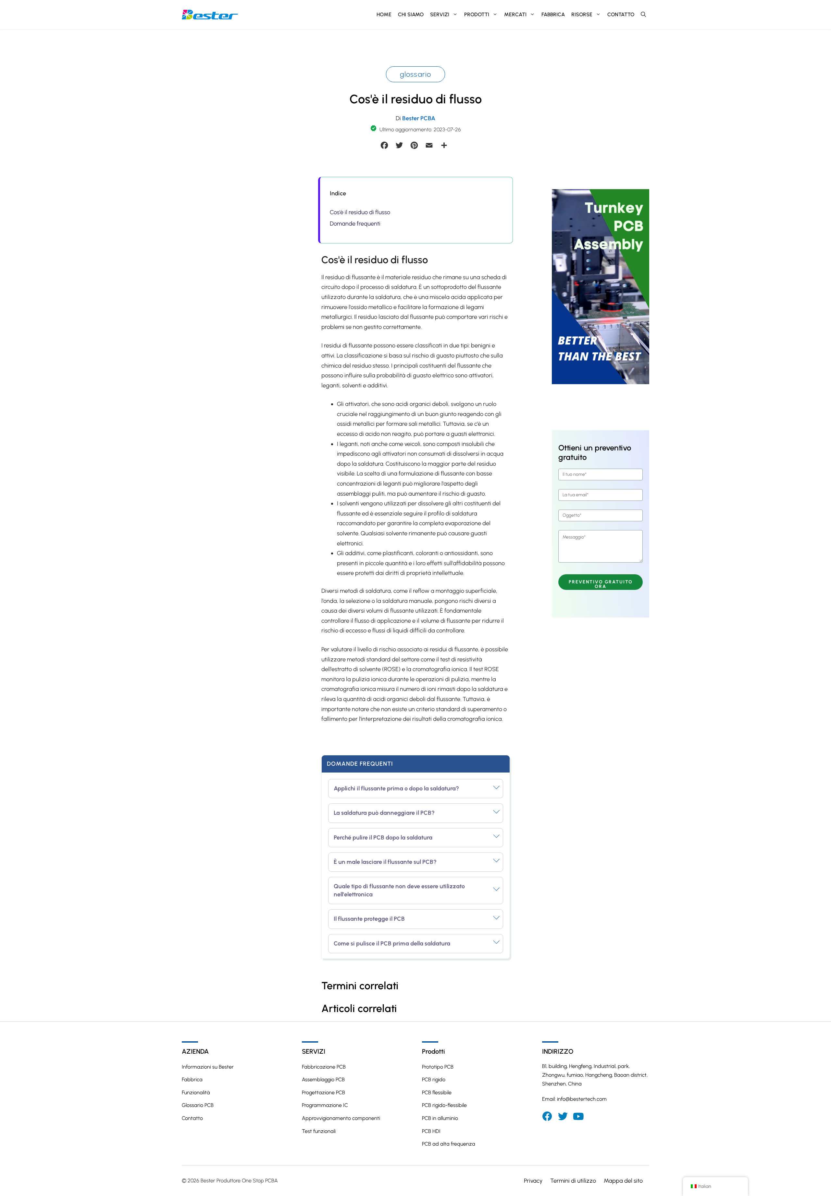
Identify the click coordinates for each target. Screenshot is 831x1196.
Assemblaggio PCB (323, 1079)
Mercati (515, 14)
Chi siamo (411, 14)
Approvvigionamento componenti (341, 1118)
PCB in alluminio (440, 1118)
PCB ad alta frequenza (448, 1144)
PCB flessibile (437, 1092)
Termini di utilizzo (573, 1180)
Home (384, 14)
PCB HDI (431, 1131)
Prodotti (476, 14)
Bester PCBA (418, 118)
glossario (415, 74)
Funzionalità (196, 1092)
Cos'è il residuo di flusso (360, 212)
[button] (643, 14)
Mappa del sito (623, 1180)
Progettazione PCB (323, 1092)
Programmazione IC (325, 1105)
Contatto (620, 14)
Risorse (581, 14)
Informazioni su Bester (208, 1067)
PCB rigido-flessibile (444, 1105)
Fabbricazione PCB (324, 1067)
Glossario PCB (198, 1105)
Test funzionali (319, 1131)
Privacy (533, 1180)
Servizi (439, 14)
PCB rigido (433, 1079)
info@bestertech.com (582, 1099)
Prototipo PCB (437, 1067)
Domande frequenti (355, 223)
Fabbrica (553, 14)
